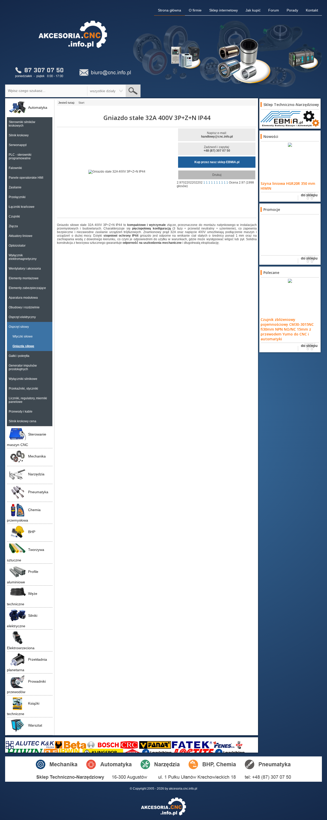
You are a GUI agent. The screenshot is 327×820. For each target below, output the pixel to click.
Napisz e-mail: (217, 134)
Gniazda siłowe (23, 346)
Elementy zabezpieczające (27, 288)
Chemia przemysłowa (24, 515)
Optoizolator (17, 245)
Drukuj (216, 175)
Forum (273, 10)
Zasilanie (15, 187)
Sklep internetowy (223, 10)
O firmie (195, 10)
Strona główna (169, 10)
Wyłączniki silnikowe (23, 379)
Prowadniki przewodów (26, 686)
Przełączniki (17, 197)
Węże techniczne (22, 599)
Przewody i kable (20, 411)
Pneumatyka (38, 492)
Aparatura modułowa (23, 297)
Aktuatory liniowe (20, 236)
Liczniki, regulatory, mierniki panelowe (28, 400)
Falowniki (15, 168)
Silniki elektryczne (22, 620)
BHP (31, 532)
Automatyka (37, 107)
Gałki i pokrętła (19, 356)
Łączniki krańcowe (21, 207)
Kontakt (312, 10)
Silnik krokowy (19, 135)
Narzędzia (36, 474)
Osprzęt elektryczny (22, 317)
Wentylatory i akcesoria (25, 268)
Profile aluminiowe (22, 577)
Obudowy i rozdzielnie (24, 307)
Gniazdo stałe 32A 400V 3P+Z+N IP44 (157, 117)
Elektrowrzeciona (20, 648)
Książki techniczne (23, 708)
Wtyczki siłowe (23, 336)
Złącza (13, 226)
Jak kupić (253, 10)
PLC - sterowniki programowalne (20, 156)
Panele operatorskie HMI (26, 177)
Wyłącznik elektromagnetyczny (23, 257)
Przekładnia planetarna (27, 664)
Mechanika (37, 456)
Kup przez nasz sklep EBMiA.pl (216, 162)
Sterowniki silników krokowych (22, 123)
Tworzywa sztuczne (25, 555)
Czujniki (14, 216)
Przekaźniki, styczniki (23, 388)
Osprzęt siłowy (19, 327)
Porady (292, 10)
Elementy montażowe (24, 278)
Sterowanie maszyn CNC (26, 439)
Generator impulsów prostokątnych (23, 367)
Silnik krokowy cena (22, 421)
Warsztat (35, 725)
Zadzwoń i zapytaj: (217, 148)
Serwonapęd (18, 145)
